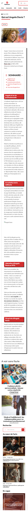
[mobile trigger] (2, 3)
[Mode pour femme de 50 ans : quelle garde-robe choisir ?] (14, 472)
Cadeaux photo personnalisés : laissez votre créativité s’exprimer (14, 389)
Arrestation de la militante (13, 82)
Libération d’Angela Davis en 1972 (14, 84)
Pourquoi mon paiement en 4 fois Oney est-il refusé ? (14, 504)
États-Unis (7, 64)
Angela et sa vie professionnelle (11, 79)
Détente (4, 457)
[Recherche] (21, 3)
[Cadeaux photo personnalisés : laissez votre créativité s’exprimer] (14, 374)
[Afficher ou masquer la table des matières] (21, 75)
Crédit (13, 501)
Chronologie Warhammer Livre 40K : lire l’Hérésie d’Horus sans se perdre (13, 459)
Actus (4, 24)
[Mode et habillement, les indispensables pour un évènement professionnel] (14, 405)
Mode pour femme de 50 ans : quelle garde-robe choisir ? (13, 486)
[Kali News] (7, 3)
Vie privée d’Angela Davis (13, 87)
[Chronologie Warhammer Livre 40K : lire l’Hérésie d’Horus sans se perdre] (14, 446)
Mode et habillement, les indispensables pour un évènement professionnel (14, 419)
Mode (4, 483)
